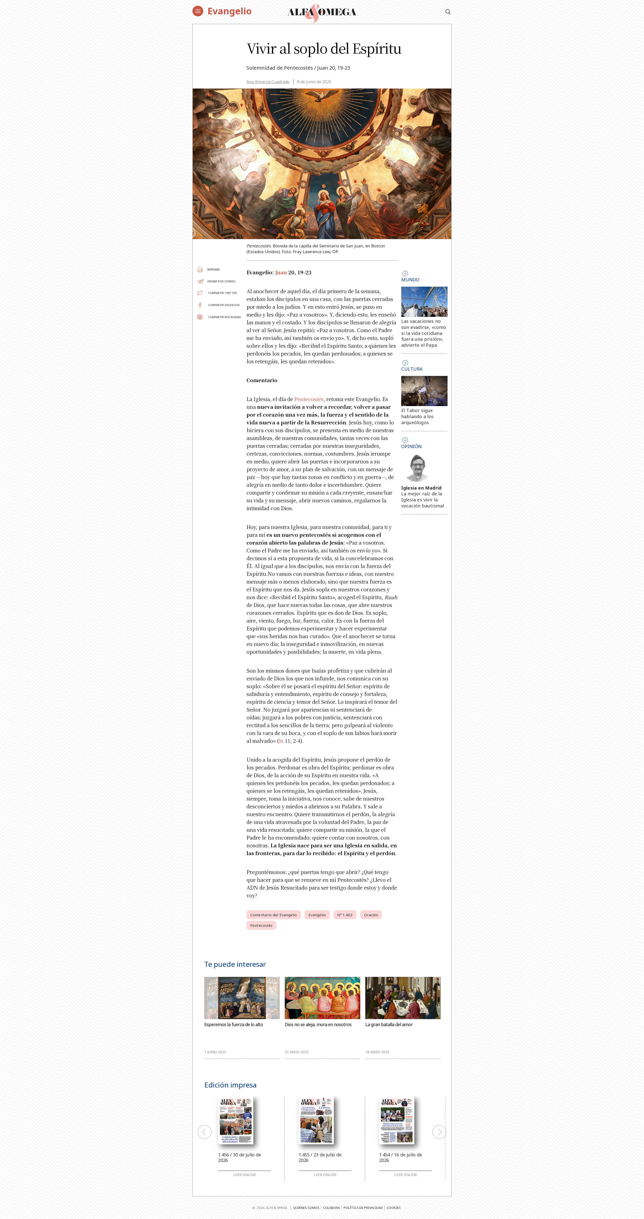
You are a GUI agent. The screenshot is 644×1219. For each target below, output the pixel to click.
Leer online (244, 1174)
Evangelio (230, 11)
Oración (371, 914)
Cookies (394, 1207)
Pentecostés (309, 399)
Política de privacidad (363, 1207)
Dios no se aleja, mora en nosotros (318, 1024)
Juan (281, 272)
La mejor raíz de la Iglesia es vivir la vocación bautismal (422, 500)
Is (281, 740)
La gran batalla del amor (389, 1024)
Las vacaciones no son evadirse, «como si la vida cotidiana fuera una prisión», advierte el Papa (423, 333)
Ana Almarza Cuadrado (268, 81)
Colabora (331, 1207)
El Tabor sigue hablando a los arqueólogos (417, 416)
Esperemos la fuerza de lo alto (233, 1024)
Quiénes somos (306, 1207)
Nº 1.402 (345, 914)
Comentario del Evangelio (273, 914)
